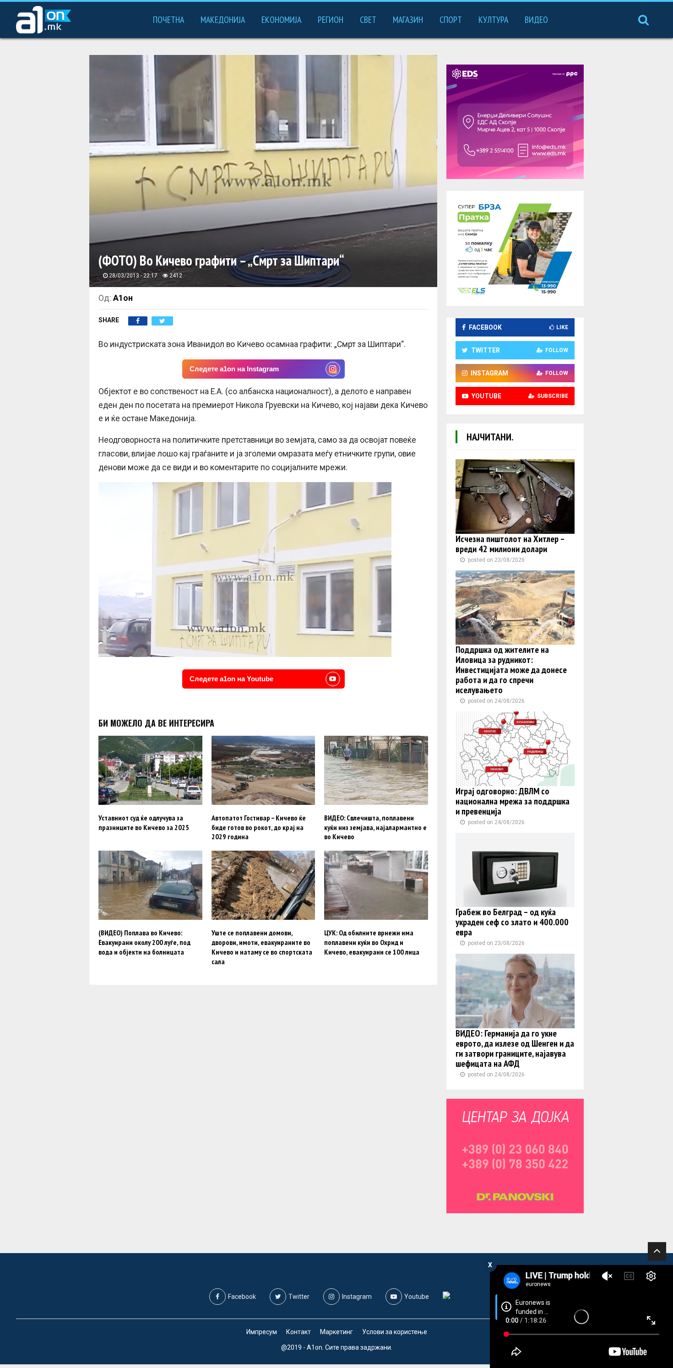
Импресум (261, 1331)
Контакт (298, 1331)
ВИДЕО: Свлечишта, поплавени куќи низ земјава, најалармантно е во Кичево (375, 827)
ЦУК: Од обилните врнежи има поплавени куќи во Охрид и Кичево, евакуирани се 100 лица (371, 942)
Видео (536, 20)
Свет (368, 20)
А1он (123, 298)
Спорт (451, 20)
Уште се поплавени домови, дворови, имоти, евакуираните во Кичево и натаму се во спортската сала (262, 947)
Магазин (408, 20)
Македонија (223, 20)
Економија (281, 20)
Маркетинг (336, 1331)
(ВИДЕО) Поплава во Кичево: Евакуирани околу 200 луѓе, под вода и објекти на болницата (144, 942)
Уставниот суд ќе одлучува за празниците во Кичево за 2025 (143, 822)
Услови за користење (394, 1331)
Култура (493, 20)
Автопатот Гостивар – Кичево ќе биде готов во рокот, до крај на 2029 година (259, 827)
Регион (330, 20)
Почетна (168, 20)
